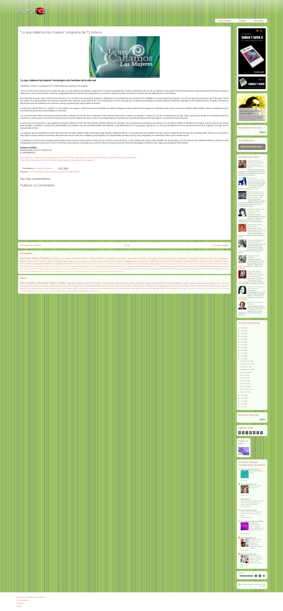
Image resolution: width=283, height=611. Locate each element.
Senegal (53, 288)
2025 (242, 331)
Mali (147, 288)
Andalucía (204, 286)
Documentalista (201, 264)
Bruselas (127, 288)
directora (159, 264)
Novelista (132, 258)
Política (100, 258)
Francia (88, 283)
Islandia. (137, 288)
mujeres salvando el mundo (250, 469)
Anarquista (77, 264)
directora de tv (87, 271)
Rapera (189, 266)
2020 (242, 345)
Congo (189, 288)
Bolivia (58, 286)
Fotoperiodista (163, 266)
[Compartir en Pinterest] (67, 168)
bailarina (136, 261)
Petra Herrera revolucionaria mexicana (255, 179)
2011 (242, 404)
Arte (171, 261)
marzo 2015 (244, 386)
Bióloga (153, 264)
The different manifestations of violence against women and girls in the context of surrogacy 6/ (256, 527)
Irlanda (136, 286)
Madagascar (86, 291)
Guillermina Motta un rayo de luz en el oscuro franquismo (256, 211)
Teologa (195, 266)
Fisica (156, 266)
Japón (29, 286)
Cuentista (191, 264)
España (30, 283)
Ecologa (86, 269)
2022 (242, 339)
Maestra (23, 261)
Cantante (77, 258)
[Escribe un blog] (61, 168)
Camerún (23, 291)
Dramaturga (154, 261)
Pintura (84, 264)
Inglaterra (225, 286)
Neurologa (122, 269)
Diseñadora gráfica (104, 266)
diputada (114, 266)
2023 (242, 336)
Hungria (212, 286)
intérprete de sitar (103, 271)
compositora (111, 258)
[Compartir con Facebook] (65, 168)
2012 (242, 401)
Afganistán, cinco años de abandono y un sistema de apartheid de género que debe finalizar (252, 502)
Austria (124, 283)
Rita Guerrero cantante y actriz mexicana (255, 287)
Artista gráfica (174, 266)
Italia (117, 283)
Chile (104, 283)
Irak (57, 288)
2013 (242, 398)
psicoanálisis (224, 266)
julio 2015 (243, 375)
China (141, 286)
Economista (67, 263)
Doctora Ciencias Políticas (192, 269)
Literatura (211, 264)
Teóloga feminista (205, 266)
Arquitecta (42, 261)
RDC (91, 291)
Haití (69, 291)
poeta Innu (112, 271)
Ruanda (95, 291)
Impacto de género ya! (248, 538)
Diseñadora (178, 261)
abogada (152, 258)
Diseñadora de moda (77, 269)
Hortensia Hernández (43, 168)
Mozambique (154, 288)
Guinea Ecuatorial (61, 291)
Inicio (127, 245)
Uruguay (211, 283)
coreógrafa (38, 263)
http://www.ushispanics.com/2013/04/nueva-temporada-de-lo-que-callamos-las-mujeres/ (57, 160)
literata (226, 264)
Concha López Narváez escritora (255, 303)
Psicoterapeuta (38, 266)
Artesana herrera (167, 269)
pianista (162, 258)
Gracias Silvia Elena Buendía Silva (255, 487)
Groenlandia (51, 291)
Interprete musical (113, 269)
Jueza (125, 264)
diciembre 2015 (245, 361)
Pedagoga (127, 261)
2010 (242, 407)
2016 (242, 356)
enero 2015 (244, 392)
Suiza (131, 283)
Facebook (20, 603)
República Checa (26, 288)
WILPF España (245, 499)
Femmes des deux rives (249, 554)
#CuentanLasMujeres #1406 (256, 472)
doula (95, 271)
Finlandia (177, 283)
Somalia (121, 288)
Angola (184, 288)
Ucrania (178, 286)
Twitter (19, 606)
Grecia (156, 286)
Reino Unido (57, 283)
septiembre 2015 (246, 369)
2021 (242, 342)
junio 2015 (243, 378)
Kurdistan (74, 291)
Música (50, 261)
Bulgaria (35, 288)
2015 (242, 359)
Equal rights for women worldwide (252, 521)
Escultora (171, 258)
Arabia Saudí (88, 288)
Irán (218, 283)
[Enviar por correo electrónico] (59, 168)
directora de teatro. (43, 271)
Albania (179, 288)
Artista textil (49, 266)
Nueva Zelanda (43, 288)
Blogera (183, 266)
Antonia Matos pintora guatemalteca (254, 225)
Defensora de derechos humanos (83, 261)
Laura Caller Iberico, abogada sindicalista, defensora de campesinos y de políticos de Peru (256, 273)
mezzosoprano (168, 264)
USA (22, 283)
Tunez (81, 288)
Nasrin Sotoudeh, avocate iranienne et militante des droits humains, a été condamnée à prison (255, 559)
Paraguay (186, 286)
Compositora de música (61, 269)
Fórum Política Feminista (249, 510)
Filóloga (30, 266)
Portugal (23, 286)
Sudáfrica (129, 286)
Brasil (111, 283)
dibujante (188, 261)
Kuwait (79, 291)
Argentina (71, 283)
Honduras (66, 286)
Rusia (147, 283)
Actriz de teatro (181, 264)
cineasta (225, 261)
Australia (83, 286)
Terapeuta (218, 269)
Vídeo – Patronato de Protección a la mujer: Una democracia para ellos (252, 513)
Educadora (182, 258)
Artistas (34, 269)
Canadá (192, 283)
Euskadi (105, 288)
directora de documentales (59, 271)
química (119, 261)
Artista (92, 258)
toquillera (120, 271)
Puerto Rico (195, 286)
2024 (242, 333)
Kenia (111, 288)
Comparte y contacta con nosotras (30, 597)
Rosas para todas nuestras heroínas (100, 264)
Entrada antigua (221, 245)
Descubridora (91, 266)
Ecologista (58, 263)
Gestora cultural (101, 269)
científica (29, 263)
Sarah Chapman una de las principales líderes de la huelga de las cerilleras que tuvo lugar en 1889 (256, 194)
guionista (112, 261)
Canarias (69, 288)
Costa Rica (224, 283)
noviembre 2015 (245, 364)
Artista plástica (215, 261)
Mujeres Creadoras (134, 264)
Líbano (143, 288)
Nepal (115, 288)
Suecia (154, 283)
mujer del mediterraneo (249, 484)
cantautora (75, 266)
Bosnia (220, 288)
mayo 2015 (244, 381)
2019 (242, 347)
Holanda (199, 283)
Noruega (45, 286)
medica (66, 261)
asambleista (32, 271)
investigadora (223, 258)
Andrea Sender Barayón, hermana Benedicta (255, 241)
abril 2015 (243, 383)
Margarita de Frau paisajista (253, 256)
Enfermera (204, 261)
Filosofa (195, 261)
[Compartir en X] (63, 168)
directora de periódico (75, 271)
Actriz (85, 258)
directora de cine (208, 258)
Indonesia (200, 288)
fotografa (216, 266)
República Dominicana (106, 286)
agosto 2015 (244, 372)
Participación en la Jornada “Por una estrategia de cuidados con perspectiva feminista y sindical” (256, 543)
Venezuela (37, 286)
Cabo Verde (98, 288)
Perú (169, 283)
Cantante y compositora (45, 269)
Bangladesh (214, 288)
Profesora (143, 258)
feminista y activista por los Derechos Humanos (135, 266)
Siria (167, 288)
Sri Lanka (62, 288)
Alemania (42, 283)
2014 (242, 395)
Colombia (139, 283)
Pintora (45, 258)
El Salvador (149, 286)
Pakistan (163, 288)
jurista (22, 263)
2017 (242, 353)
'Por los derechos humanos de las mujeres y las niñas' (51, 171)
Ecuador (97, 283)
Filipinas (76, 288)
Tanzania (173, 288)
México (77, 171)
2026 (242, 328)
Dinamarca (119, 286)
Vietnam (207, 288)
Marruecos (170, 286)
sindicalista (164, 261)
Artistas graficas (178, 269)
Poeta (35, 258)
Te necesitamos (22, 600)
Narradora (145, 264)
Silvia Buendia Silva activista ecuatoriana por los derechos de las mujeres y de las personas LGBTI (256, 164)
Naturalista (219, 264)
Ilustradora (102, 261)
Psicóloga (144, 261)
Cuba (185, 283)
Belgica (219, 286)
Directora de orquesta (62, 266)
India (205, 283)
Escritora (25, 258)
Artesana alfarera (25, 269)
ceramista (118, 264)
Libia (132, 288)
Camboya (226, 288)
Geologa (92, 269)
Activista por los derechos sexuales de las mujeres (144, 269)
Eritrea (44, 291)
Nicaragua (74, 286)
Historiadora (32, 261)
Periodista (66, 258)
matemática (48, 263)
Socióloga (58, 261)
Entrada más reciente (30, 245)
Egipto (162, 286)
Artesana (83, 266)
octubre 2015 (244, 367)
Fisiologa (212, 269)
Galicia (52, 286)
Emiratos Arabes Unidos (34, 291)
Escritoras (205, 269)
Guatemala (91, 286)
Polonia (162, 283)
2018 (242, 350)
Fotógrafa (194, 258)
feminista (55, 258)
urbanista (23, 266)
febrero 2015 (244, 389)
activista (122, 258)
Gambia (194, 288)
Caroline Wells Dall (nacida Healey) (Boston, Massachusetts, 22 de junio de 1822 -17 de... (252, 115)
